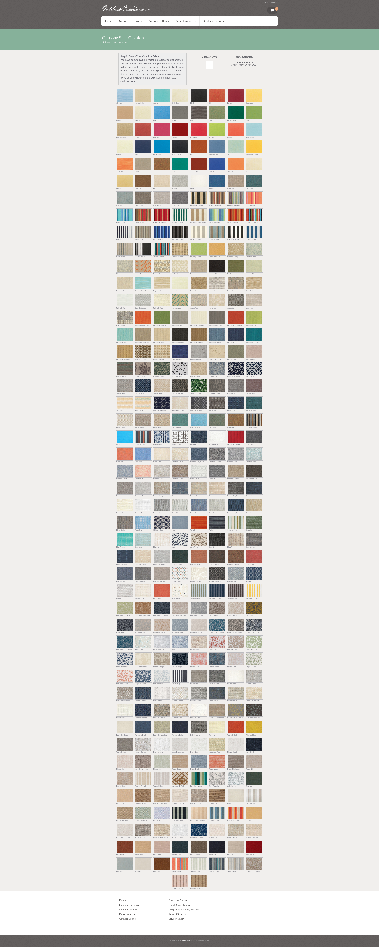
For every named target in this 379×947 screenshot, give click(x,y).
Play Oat (230, 854)
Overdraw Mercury (253, 718)
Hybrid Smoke (121, 325)
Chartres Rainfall (122, 479)
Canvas (137, 120)
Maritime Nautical (233, 376)
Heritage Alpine (177, 564)
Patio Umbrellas (185, 21)
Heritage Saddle (233, 564)
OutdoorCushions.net (187, 941)
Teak (155, 171)
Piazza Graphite (233, 496)
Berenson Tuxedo (196, 205)
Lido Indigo (120, 239)
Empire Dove (158, 274)
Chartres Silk (158, 479)
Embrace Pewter (159, 564)
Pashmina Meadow (160, 735)
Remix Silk (249, 769)
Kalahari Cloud (195, 581)
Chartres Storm (214, 376)
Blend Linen (120, 427)
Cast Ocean (139, 461)
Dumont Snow (158, 701)
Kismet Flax (231, 666)
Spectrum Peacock (253, 342)
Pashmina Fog (140, 496)
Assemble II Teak (178, 786)
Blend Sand (157, 427)
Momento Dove (140, 837)
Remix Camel (176, 769)
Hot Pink (156, 137)
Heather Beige (121, 137)
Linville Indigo (213, 701)
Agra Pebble (194, 547)
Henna (137, 137)
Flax (154, 188)
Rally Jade (212, 735)
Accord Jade (176, 308)
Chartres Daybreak (197, 461)
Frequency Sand (215, 359)
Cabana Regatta (251, 239)
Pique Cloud (176, 513)
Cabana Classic (233, 239)
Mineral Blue (250, 137)
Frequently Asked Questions (184, 909)
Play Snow (138, 871)
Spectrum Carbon (178, 342)
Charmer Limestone (160, 803)
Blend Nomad (139, 427)
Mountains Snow (196, 632)
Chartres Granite (215, 461)
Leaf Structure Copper (143, 615)
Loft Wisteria (250, 393)
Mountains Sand (159, 632)
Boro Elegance (158, 649)
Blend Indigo (231, 410)
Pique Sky (138, 530)
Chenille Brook (121, 376)
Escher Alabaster (141, 666)
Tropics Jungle (195, 393)
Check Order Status (179, 904)
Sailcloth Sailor (158, 308)
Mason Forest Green (179, 222)
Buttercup (249, 103)
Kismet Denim (214, 666)
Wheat (118, 188)
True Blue (212, 171)
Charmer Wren (214, 803)
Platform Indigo (195, 444)
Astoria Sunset (232, 222)
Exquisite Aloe (251, 666)
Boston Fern (231, 359)
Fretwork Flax (177, 274)
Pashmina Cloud (122, 735)
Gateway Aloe (232, 530)
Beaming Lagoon (196, 786)
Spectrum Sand (158, 342)
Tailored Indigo (140, 393)
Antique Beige (139, 103)
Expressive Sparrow (197, 820)
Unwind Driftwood (196, 889)
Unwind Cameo (177, 889)
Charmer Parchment (179, 803)
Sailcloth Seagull (140, 308)
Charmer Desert (140, 803)
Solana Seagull (195, 239)
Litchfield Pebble (159, 718)
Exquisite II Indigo (141, 684)
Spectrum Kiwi (251, 325)
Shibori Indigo (158, 530)
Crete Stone (213, 479)
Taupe (137, 171)
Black (192, 103)
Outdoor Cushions (130, 21)
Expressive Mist (177, 820)
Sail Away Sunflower (253, 598)
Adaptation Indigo (159, 410)
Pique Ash (156, 513)
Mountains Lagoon (196, 837)
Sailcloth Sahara (251, 291)
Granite (174, 188)
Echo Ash (249, 308)
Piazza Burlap (158, 496)
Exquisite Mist (158, 684)
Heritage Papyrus (122, 291)
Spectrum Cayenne (142, 325)
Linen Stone (231, 291)
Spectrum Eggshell (197, 325)
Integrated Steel (214, 393)
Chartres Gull (232, 461)
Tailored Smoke (177, 393)
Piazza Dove (194, 496)
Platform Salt (213, 444)
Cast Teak (231, 427)
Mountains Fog (140, 632)
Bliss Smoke (250, 547)
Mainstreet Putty (214, 752)
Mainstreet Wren (159, 359)
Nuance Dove (232, 837)
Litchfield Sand (177, 718)
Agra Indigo (176, 547)
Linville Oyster (232, 701)
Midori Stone (176, 444)
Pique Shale (120, 530)
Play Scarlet (250, 854)
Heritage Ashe (195, 274)
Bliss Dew (138, 547)
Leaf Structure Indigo (160, 615)
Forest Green (232, 120)
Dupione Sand (158, 291)
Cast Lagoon (250, 188)
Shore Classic (140, 257)
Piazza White (139, 513)
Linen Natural (176, 291)
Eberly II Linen (232, 649)
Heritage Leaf (232, 274)
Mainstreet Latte (140, 359)
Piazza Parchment (122, 513)
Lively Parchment (178, 752)
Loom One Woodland (216, 718)
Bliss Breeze (120, 547)
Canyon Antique (177, 257)
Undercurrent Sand (253, 871)
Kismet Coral (194, 666)
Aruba (155, 103)
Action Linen (213, 308)
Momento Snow (177, 837)
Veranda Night (177, 376)
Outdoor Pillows (158, 21)
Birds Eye (175, 103)
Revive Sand (120, 786)
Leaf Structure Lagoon (124, 649)
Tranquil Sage (195, 871)
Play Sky (119, 871)
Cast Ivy (249, 786)
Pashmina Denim (141, 735)
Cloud (229, 803)
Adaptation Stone (196, 410)
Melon (229, 137)
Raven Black (176, 154)
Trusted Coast (214, 871)
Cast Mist (119, 205)
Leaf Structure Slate (197, 615)
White (192, 188)
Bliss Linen (157, 547)
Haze (174, 530)
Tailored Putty (158, 393)
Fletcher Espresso (141, 376)
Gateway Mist (214, 239)
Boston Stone (250, 359)
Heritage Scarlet (251, 564)
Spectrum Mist (121, 342)
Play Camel (139, 854)
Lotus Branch (213, 615)
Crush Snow (231, 684)
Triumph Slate (121, 752)
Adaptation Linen (178, 410)
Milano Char (139, 239)
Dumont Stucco (177, 701)
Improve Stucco (140, 752)
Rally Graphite (195, 735)
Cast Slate (175, 205)
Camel (118, 120)
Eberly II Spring (251, 649)
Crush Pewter (214, 684)
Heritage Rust (195, 564)
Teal (173, 171)
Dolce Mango (250, 205)
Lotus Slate (120, 632)
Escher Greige (158, 666)
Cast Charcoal (251, 444)
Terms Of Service (178, 914)
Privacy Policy (176, 918)
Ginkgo (248, 120)
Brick (210, 103)
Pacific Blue (157, 154)
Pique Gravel (213, 513)
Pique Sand (250, 513)
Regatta (211, 188)
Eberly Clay (213, 649)
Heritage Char (214, 274)
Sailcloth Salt (120, 308)
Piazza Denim (177, 496)
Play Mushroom (195, 854)
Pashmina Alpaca (233, 479)
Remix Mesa (213, 769)
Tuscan (230, 171)
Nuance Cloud (214, 837)
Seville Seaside (214, 222)
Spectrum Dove (177, 325)
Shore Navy (176, 684)
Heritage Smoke (159, 581)
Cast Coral (120, 461)
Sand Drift (119, 410)
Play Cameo (157, 854)
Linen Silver (213, 291)
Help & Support (271, 2)
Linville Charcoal (196, 701)
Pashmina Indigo (178, 735)
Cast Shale (139, 205)
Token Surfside (158, 257)
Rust (192, 154)
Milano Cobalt (158, 239)
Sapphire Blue (214, 154)
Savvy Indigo (250, 376)
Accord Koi (139, 274)
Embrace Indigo (121, 564)
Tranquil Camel (140, 786)
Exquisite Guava (122, 684)
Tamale (192, 530)
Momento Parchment (160, 837)
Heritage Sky (121, 581)
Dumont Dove (251, 684)
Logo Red (193, 137)
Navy (137, 154)
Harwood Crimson (159, 222)
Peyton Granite (177, 239)
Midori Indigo (157, 444)
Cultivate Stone (251, 427)
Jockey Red (176, 137)
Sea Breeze (139, 410)
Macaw (211, 137)
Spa (228, 154)
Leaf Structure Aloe (123, 615)
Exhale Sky (157, 820)
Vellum (248, 171)
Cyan (118, 444)
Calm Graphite (214, 786)
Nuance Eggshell (252, 837)
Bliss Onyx (213, 547)
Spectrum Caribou (196, 342)
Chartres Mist (251, 257)
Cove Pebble (120, 257)
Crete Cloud (194, 479)
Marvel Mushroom (141, 769)
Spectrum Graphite (215, 325)
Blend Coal (212, 410)
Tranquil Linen (158, 786)
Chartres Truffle (177, 479)
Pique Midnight (232, 513)
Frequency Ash (195, 359)
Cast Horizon (195, 427)
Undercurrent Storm (234, 632)
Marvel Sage (157, 769)
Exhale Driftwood (122, 820)
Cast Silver (157, 205)
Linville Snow (120, 718)
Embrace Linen (140, 564)
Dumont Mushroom (123, 701)
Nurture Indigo (251, 581)
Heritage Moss (251, 274)
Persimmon (157, 598)
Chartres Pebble (122, 274)
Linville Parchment (252, 701)
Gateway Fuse (140, 444)
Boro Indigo (176, 649)
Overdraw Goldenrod (235, 718)
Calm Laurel (231, 786)
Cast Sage (212, 427)
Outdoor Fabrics (213, 21)
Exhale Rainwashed (142, 820)
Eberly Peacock (122, 666)
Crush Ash (194, 684)
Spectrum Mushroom (142, 342)
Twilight (211, 530)
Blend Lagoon (251, 410)
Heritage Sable (214, 564)
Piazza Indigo (250, 496)
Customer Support (178, 900)
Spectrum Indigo (233, 342)
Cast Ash (230, 188)
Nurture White (140, 598)
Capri (155, 120)
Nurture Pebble (121, 598)
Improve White (158, 752)
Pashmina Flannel (122, 496)
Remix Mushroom (233, 769)
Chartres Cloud (177, 461)
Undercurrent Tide (252, 632)
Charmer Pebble (196, 803)
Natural (118, 154)
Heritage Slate (140, 581)
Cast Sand (120, 803)
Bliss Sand (231, 547)
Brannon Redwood (215, 205)
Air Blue (119, 103)
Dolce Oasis (120, 222)
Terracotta (194, 171)
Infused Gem (176, 581)
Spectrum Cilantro (159, 325)
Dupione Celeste (141, 291)
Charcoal (175, 120)
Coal (191, 120)
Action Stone (231, 308)
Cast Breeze (176, 427)
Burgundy (230, 103)
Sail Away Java (232, 598)
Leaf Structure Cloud (123, 837)
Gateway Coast (214, 820)
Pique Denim (194, 513)
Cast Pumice (157, 461)
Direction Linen (251, 803)
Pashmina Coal (251, 479)
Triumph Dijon (251, 735)
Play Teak (156, 871)
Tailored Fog (120, 393)
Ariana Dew (139, 649)
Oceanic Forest (158, 376)
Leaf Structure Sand (179, 615)
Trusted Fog (231, 871)
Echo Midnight (177, 359)
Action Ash (194, 308)
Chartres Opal (251, 461)
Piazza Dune (213, 496)
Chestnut (138, 188)
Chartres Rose (140, 479)
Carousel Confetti (252, 222)
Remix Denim (195, 769)
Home (108, 21)
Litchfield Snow (195, 718)
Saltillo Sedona (177, 871)
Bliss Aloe (249, 530)
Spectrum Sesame (123, 359)
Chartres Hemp (232, 257)
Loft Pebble (231, 393)
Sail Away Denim (215, 598)
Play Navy (212, 854)
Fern (210, 120)
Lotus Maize (250, 615)
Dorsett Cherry (140, 222)
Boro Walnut (194, 649)
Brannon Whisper (233, 205)
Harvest (249, 820)
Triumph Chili (232, 735)
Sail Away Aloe (195, 598)
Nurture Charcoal (215, 581)
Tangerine (119, 171)
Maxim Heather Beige (198, 222)
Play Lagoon (176, 854)
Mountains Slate (177, 632)
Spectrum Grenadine (234, 325)
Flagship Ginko (195, 257)
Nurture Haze (232, 581)
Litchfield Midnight (141, 718)
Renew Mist (176, 598)
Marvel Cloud (232, 752)
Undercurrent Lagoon (216, 632)
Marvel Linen (120, 769)
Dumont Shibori (140, 701)
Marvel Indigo (250, 752)
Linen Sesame (195, 291)
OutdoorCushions (124, 8)
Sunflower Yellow (252, 154)
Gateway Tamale (233, 820)
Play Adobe (120, 854)
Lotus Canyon (232, 615)
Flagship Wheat (214, 257)
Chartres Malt (195, 376)
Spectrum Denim (215, 342)
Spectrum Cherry (233, 444)
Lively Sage (194, 752)
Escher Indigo (177, 666)
